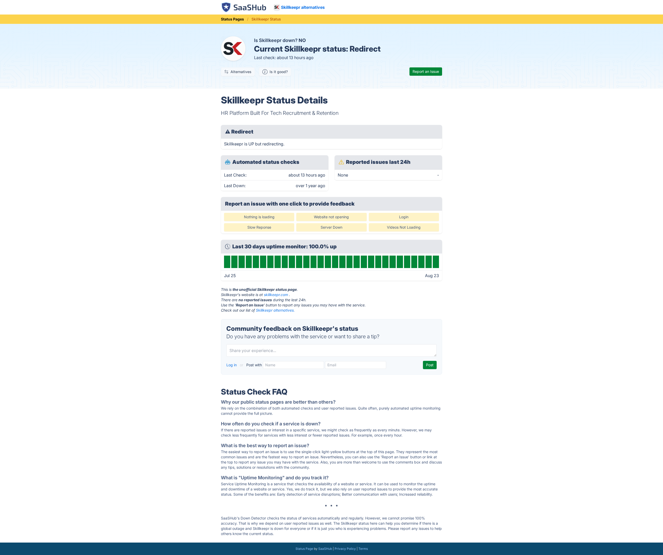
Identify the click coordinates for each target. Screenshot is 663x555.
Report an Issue (426, 71)
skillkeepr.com (276, 294)
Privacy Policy (345, 549)
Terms (363, 549)
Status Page (304, 549)
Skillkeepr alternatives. (275, 310)
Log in (232, 365)
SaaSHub (325, 549)
